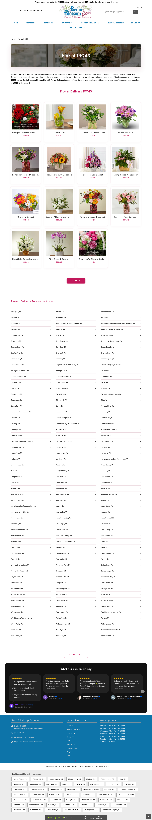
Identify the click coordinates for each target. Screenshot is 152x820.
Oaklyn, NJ (56, 800)
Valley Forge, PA (17, 606)
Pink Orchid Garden (59, 259)
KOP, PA (14, 471)
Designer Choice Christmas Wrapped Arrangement (25, 132)
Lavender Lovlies (126, 132)
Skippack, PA (61, 583)
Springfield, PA (62, 594)
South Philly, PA (17, 588)
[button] (9, 691)
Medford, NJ (61, 500)
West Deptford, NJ (72, 810)
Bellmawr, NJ (51, 784)
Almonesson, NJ (107, 312)
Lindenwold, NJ (107, 482)
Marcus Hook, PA (62, 494)
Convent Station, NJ (64, 376)
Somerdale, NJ (107, 583)
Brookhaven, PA (107, 335)
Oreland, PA (15, 547)
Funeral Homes (72, 748)
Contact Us (70, 737)
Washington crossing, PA (111, 612)
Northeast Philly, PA (64, 535)
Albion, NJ (60, 312)
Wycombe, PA (16, 636)
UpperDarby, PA (107, 600)
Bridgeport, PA (17, 335)
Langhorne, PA (16, 477)
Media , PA (105, 500)
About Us (70, 726)
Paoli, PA (104, 547)
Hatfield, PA (105, 447)
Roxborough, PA (107, 571)
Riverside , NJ (123, 800)
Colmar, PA (105, 371)
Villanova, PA (61, 606)
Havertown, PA (62, 453)
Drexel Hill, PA (16, 394)
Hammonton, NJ (17, 447)
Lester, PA (15, 482)
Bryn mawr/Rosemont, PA (111, 341)
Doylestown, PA (62, 388)
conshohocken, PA (18, 376)
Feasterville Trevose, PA (21, 412)
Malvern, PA (15, 488)
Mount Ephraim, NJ (63, 518)
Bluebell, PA (60, 329)
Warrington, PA (62, 612)
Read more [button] (50, 689)
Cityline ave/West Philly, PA (67, 365)
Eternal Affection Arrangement (59, 217)
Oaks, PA (104, 541)
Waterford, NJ (61, 618)
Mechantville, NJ (17, 500)
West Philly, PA (17, 624)
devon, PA (15, 388)
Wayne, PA (105, 618)
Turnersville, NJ (62, 600)
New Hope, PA (61, 524)
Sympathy (67, 23)
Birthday (48, 23)
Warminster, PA (17, 612)
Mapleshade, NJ (17, 494)
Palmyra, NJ (60, 547)
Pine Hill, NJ (15, 559)
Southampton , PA (63, 588)
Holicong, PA (106, 453)
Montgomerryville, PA (19, 512)
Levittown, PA (61, 482)
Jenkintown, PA (107, 465)
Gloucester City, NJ (91, 789)
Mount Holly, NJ (74, 779)
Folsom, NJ (15, 418)
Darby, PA (104, 382)
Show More (76, 281)
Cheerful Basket (25, 217)
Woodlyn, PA (61, 630)
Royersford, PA (17, 577)
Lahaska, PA (105, 471)
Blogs (68, 755)
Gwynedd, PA (106, 435)
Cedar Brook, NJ (107, 347)
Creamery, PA (106, 376)
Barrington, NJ (35, 784)
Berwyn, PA (15, 329)
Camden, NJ (61, 347)
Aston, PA (104, 318)
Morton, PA (105, 512)
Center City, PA (17, 353)
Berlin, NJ (66, 784)
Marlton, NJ (90, 779)
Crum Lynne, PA (62, 382)
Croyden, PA (16, 382)
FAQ (68, 741)
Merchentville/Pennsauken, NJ (23, 506)
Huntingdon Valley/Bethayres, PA (114, 459)
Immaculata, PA (17, 465)
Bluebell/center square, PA (112, 329)
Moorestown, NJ (56, 779)
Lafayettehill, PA (62, 471)
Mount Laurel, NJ (108, 518)
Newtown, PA (106, 524)
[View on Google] (45, 697)
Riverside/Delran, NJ (19, 571)
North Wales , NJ (17, 535)
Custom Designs (116, 23)
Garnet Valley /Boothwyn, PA (68, 424)
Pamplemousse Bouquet (92, 217)
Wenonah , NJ (36, 810)
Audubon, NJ (16, 323)
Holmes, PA (15, 459)
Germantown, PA (107, 424)
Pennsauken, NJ (17, 553)
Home (15, 23)
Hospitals (70, 752)
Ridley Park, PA (107, 565)
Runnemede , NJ (36, 805)
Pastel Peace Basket (92, 174)
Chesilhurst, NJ (17, 359)
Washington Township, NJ (21, 618)
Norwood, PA (16, 541)
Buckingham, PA (17, 347)
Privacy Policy (71, 733)
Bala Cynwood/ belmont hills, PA (69, 323)
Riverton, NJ (61, 571)
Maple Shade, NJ (20, 779)
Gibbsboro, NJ (56, 789)
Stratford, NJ (106, 594)
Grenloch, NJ (109, 789)
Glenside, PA (61, 435)
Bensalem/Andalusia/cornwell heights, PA (118, 323)
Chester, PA (60, 359)
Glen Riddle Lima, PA (109, 429)
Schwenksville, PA (108, 577)
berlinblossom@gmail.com (24, 737)
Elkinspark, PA (61, 400)
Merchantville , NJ (106, 794)
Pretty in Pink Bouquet (126, 217)
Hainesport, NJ (38, 794)
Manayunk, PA (61, 488)
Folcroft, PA (105, 412)
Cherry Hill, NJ (38, 779)
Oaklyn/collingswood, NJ (66, 541)
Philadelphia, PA (62, 553)
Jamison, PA (60, 465)
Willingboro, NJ (91, 810)
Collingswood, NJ (38, 789)
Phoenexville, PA (107, 553)
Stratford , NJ (86, 805)
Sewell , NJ (52, 805)
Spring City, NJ (107, 588)
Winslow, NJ (16, 630)
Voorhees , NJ (19, 810)
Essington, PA (16, 406)
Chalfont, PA (61, 353)
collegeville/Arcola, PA (20, 371)
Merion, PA (60, 506)
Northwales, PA (107, 535)
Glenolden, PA (16, 435)
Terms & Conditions (73, 729)
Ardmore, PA (61, 318)
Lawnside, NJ (54, 794)
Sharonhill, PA (16, 583)
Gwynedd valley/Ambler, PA (22, 441)
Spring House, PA (18, 594)
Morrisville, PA (61, 512)
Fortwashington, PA (64, 418)
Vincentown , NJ (119, 805)
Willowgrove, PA (107, 624)
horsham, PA (61, 459)
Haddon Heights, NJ (64, 441)
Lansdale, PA (61, 477)
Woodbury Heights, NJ (111, 810)
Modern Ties (59, 132)
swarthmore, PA (17, 600)
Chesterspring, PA (108, 359)
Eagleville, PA (61, 394)
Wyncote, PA (61, 636)
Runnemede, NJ (62, 577)
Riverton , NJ (19, 805)
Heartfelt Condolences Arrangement (25, 259)
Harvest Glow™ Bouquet (59, 174)
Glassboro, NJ (61, 429)
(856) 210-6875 (36, 10)
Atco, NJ (123, 779)
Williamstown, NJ (63, 624)
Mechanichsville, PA (109, 494)
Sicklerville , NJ (69, 805)
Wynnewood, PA (107, 636)
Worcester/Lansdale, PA (111, 630)
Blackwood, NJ (96, 784)
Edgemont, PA (16, 400)
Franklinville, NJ (107, 418)
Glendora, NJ (72, 789)
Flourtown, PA (61, 412)
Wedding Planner (90, 23)
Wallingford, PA (107, 606)
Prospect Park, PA (63, 565)
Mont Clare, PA (107, 506)
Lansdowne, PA (107, 477)
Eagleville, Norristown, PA (111, 394)
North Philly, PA (107, 530)
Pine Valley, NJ (62, 559)
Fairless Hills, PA (107, 406)
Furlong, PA (15, 424)
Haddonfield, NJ (107, 441)
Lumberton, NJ (71, 794)
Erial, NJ (104, 400)
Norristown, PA (62, 530)
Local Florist (71, 744)
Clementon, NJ (19, 789)
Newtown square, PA (19, 530)
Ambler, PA (15, 318)
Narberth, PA (16, 524)
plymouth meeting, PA (20, 565)
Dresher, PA (105, 388)
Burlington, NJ (113, 784)
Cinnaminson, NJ (17, 365)
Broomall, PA (16, 341)
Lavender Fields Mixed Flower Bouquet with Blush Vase (25, 174)
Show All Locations (76, 655)
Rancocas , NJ (106, 800)
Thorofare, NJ (101, 805)
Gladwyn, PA (16, 429)
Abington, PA (16, 312)
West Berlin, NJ (53, 810)
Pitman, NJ (105, 559)
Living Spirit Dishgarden (125, 174)
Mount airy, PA (16, 518)
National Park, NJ (40, 800)
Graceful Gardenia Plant (92, 132)
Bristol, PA (60, 335)
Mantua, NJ (105, 488)
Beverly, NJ (80, 784)
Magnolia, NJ (88, 794)
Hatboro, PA (61, 447)
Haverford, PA (16, 453)
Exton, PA (59, 406)
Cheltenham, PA (107, 353)
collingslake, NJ (62, 371)
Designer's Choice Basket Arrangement (92, 259)
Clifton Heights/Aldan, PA (111, 365)
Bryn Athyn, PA (62, 341)
